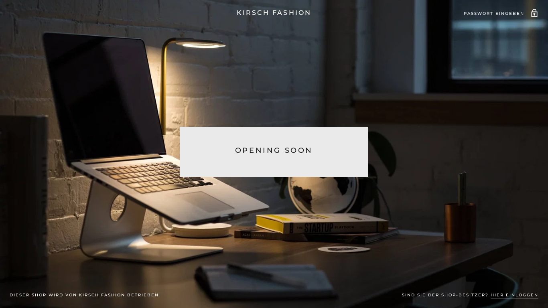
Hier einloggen (514, 295)
